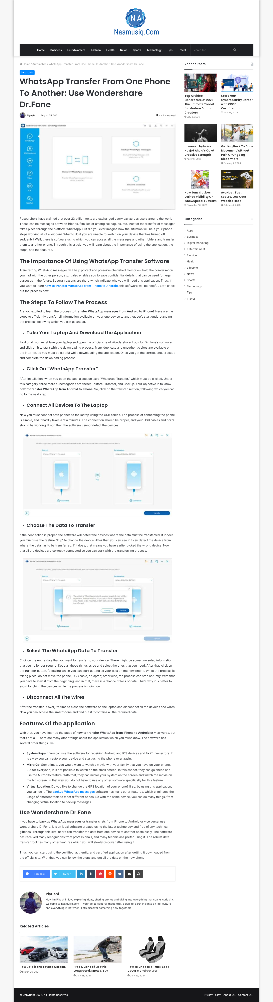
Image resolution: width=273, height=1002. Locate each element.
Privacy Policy (212, 994)
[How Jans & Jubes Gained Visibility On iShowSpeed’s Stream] (200, 179)
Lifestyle (192, 267)
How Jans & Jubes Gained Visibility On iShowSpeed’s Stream (200, 196)
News (123, 50)
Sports (137, 50)
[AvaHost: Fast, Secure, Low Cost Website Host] (237, 179)
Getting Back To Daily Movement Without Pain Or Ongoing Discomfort (237, 152)
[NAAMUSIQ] (137, 22)
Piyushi (31, 115)
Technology (154, 50)
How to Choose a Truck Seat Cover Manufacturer (148, 969)
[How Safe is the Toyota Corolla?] (44, 949)
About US (229, 994)
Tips (169, 50)
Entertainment (76, 50)
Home (41, 50)
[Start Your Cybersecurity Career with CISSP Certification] (237, 83)
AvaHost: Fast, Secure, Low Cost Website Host (233, 196)
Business (56, 50)
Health (110, 50)
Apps (190, 230)
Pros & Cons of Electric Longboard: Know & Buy (91, 969)
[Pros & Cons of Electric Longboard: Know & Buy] (98, 949)
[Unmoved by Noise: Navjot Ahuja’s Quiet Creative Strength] (200, 133)
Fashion (96, 50)
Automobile (39, 64)
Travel (182, 50)
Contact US (245, 994)
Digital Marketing (197, 242)
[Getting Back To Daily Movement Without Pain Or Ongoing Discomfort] (237, 133)
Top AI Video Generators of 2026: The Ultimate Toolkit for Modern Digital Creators (199, 104)
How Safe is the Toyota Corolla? (43, 967)
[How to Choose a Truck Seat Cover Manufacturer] (151, 949)
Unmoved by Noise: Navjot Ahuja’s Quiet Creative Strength (199, 150)
